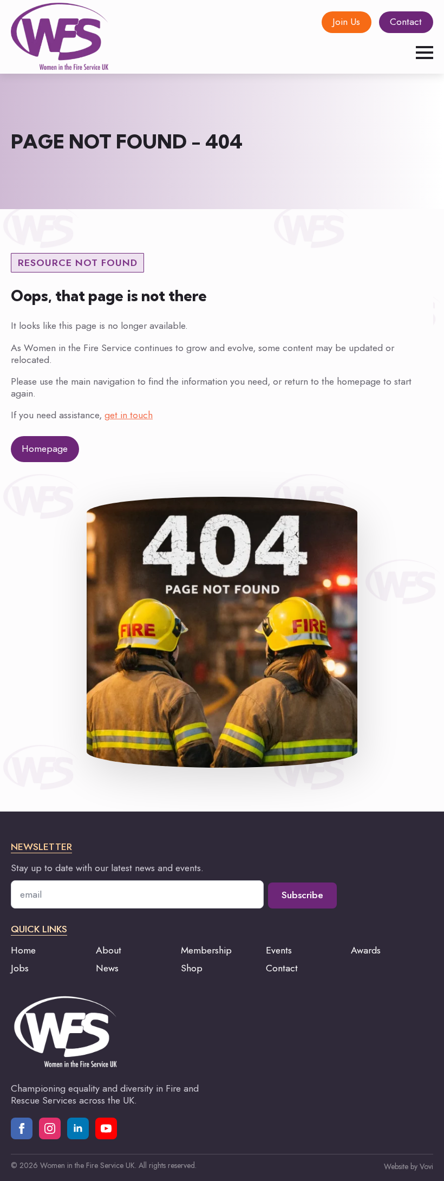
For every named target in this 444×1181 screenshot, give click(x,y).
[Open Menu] (424, 52)
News (107, 968)
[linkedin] (78, 1128)
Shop (192, 968)
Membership (206, 950)
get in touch (129, 415)
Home (23, 950)
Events (279, 950)
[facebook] (21, 1128)
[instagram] (50, 1128)
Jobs (20, 968)
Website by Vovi (408, 1166)
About (108, 950)
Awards (366, 950)
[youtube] (106, 1128)
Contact (282, 968)
